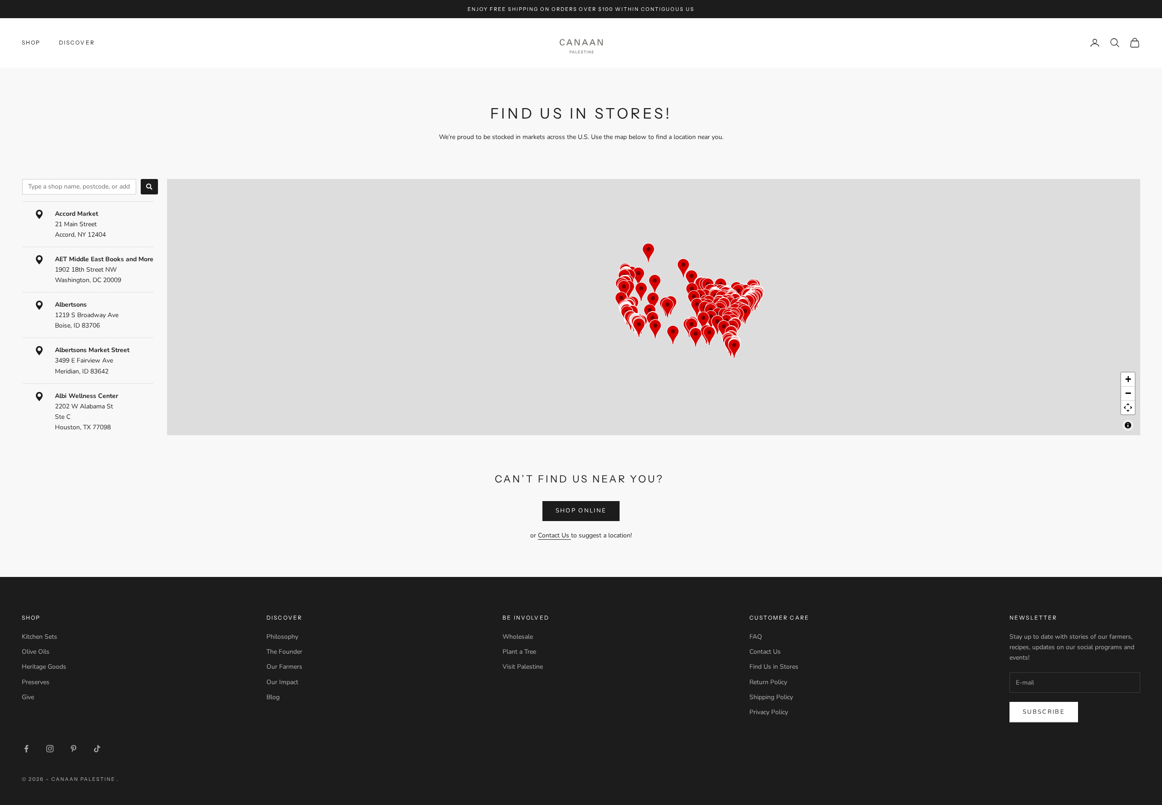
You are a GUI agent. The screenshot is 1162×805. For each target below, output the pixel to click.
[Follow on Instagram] (49, 748)
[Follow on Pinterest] (73, 748)
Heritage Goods (44, 666)
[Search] (149, 186)
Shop (31, 42)
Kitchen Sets (39, 636)
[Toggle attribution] (1128, 425)
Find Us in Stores (773, 666)
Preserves (35, 682)
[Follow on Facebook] (26, 748)
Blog (273, 697)
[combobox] (79, 186)
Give (28, 697)
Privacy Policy (768, 712)
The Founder (284, 651)
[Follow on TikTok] (97, 748)
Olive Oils (35, 651)
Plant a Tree (519, 651)
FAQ (755, 636)
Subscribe (1044, 712)
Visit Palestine (522, 666)
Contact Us (554, 535)
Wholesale (517, 636)
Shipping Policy (771, 697)
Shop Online (581, 511)
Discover (77, 42)
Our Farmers (284, 666)
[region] (653, 307)
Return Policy (768, 682)
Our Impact (282, 682)
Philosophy (282, 636)
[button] (641, 292)
